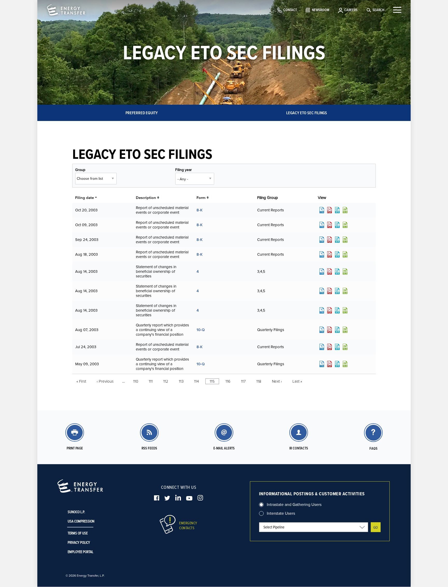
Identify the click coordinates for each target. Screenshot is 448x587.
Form (201, 198)
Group (80, 169)
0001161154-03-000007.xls (345, 310)
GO (375, 527)
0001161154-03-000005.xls (345, 271)
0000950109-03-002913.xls (345, 364)
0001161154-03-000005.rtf (337, 271)
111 (151, 381)
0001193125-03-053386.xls (345, 240)
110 (135, 381)
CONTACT (290, 9)
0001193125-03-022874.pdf (329, 347)
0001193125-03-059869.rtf (337, 225)
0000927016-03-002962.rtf (337, 254)
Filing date (84, 198)
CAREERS (351, 9)
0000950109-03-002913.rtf (337, 364)
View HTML (322, 210)
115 (212, 381)
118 (258, 381)
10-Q (201, 330)
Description (146, 198)
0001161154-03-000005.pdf (329, 271)
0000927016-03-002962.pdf (329, 254)
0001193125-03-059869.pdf (329, 225)
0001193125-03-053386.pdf (329, 240)
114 (196, 381)
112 (165, 381)
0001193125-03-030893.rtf (337, 330)
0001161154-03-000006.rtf (337, 291)
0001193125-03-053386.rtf (337, 240)
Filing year (183, 169)
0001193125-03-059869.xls (345, 225)
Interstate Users (281, 513)
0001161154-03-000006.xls (345, 291)
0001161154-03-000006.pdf (329, 291)
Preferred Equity (141, 113)
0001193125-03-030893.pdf (329, 330)
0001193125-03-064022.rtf (337, 210)
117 (243, 381)
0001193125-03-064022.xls (345, 210)
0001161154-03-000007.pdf (329, 310)
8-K (199, 210)
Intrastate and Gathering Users (294, 504)
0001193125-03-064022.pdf (329, 210)
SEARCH (378, 9)
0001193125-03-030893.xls (345, 330)
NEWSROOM (320, 9)
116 (228, 381)
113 (181, 381)
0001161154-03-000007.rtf (337, 310)
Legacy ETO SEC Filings (306, 113)
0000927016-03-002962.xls (345, 254)
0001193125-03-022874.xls (345, 347)
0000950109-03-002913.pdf (329, 364)
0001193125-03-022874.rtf (337, 347)
